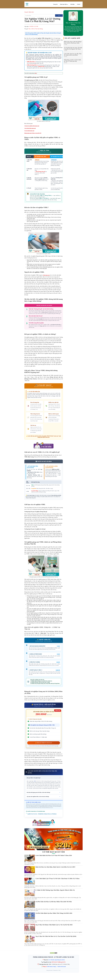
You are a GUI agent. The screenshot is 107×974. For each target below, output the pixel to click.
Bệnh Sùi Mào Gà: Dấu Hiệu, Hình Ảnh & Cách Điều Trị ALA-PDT (55, 867)
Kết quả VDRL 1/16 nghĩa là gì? (33, 777)
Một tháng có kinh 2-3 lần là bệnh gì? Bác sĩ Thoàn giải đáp (72, 60)
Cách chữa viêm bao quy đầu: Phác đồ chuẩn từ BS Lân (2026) (73, 54)
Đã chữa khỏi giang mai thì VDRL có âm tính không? (38, 792)
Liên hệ (78, 4)
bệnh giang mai (46, 275)
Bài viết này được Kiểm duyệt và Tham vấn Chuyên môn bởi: (43, 33)
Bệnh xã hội (31, 12)
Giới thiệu (72, 4)
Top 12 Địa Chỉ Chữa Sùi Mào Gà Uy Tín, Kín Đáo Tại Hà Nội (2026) (55, 936)
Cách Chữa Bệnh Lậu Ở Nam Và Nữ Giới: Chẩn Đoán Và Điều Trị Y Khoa (57, 878)
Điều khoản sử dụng (51, 966)
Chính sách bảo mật (61, 966)
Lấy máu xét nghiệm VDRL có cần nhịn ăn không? (38, 796)
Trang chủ (55, 4)
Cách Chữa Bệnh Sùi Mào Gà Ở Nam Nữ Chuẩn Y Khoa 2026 (53, 855)
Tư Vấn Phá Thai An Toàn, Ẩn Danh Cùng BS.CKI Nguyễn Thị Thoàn (73, 48)
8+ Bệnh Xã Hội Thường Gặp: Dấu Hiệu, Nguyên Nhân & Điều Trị (55, 890)
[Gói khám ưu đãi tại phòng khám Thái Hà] (53, 839)
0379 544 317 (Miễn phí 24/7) (58, 962)
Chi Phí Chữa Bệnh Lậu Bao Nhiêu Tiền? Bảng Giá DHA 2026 (53, 913)
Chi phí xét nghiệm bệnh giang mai (31, 125)
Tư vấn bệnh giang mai (29, 130)
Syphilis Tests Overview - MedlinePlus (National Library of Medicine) (41, 813)
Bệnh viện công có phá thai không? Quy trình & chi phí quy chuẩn (73, 42)
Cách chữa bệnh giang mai (30, 128)
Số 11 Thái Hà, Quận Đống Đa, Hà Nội (56, 959)
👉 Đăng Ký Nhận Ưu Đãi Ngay (43, 742)
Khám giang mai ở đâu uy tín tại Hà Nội (32, 133)
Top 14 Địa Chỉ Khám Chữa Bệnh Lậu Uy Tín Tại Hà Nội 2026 (53, 925)
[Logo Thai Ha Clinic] (27, 4)
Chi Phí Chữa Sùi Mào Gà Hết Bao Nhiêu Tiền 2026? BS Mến (53, 901)
